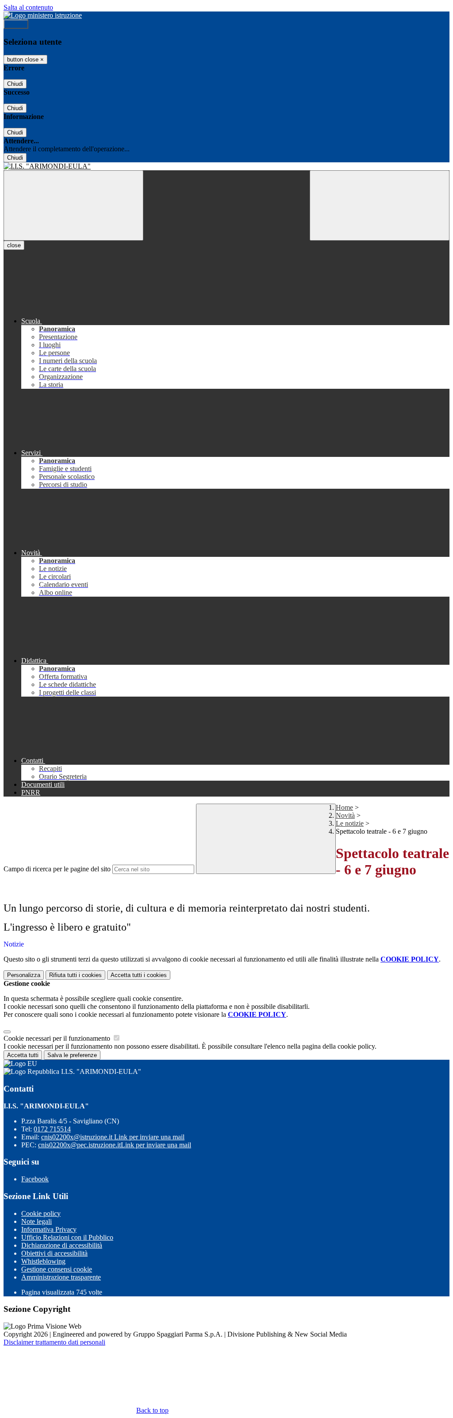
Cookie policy (41, 1213)
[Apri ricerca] (379, 205)
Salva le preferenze (72, 1055)
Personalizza (23, 975)
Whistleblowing (43, 1261)
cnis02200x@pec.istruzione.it (114, 1145)
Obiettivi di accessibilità (54, 1253)
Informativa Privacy (49, 1229)
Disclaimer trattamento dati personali (54, 1342)
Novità (345, 815)
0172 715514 (52, 1129)
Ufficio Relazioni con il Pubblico (67, 1237)
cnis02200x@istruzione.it (112, 1137)
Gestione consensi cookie (56, 1269)
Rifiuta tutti (75, 975)
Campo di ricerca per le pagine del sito (57, 869)
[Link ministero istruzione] (43, 15)
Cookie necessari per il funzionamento (58, 1038)
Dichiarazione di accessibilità (61, 1245)
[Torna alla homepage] (226, 166)
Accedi (16, 24)
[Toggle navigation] (73, 205)
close (14, 245)
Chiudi (15, 83)
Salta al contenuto (28, 7)
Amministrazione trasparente (61, 1277)
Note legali (36, 1221)
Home (344, 807)
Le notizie (350, 823)
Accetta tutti (139, 975)
